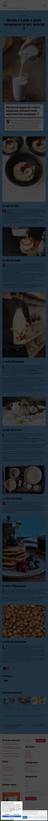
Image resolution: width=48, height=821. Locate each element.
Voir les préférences (40, 817)
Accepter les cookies (21, 817)
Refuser (31, 817)
